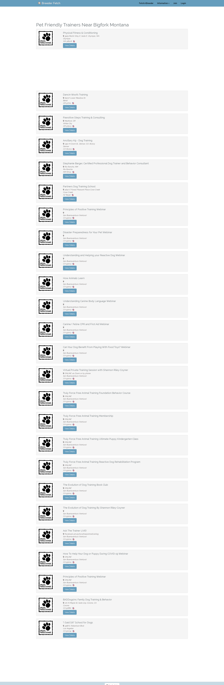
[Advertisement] (112, 70)
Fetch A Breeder (146, 3)
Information (162, 3)
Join (175, 3)
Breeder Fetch (50, 3)
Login (183, 3)
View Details (70, 45)
